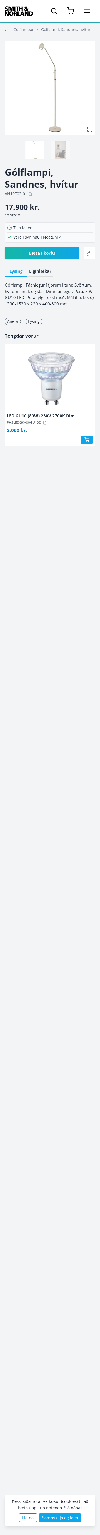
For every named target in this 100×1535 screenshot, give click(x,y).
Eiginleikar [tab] (40, 271)
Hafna (28, 1517)
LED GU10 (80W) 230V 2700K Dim (41, 415)
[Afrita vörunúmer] (30, 194)
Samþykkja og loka (60, 1517)
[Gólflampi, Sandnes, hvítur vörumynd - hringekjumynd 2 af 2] (60, 150)
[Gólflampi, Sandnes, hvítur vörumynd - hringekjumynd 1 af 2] (34, 150)
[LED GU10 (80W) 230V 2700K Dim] (50, 379)
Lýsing (34, 321)
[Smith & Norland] (19, 11)
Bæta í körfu (42, 253)
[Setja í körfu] (87, 440)
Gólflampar (23, 29)
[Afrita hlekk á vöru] (89, 253)
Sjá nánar (73, 1507)
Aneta (12, 321)
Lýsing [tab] (15, 271)
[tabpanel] (50, 294)
